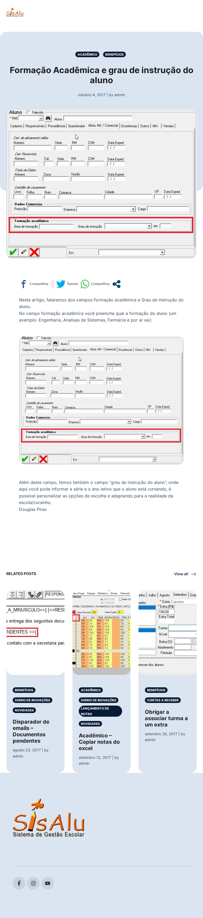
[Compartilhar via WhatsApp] (95, 284)
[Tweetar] (67, 284)
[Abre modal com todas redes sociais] (116, 284)
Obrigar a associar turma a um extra (166, 718)
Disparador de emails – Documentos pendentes (31, 731)
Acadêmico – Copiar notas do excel (99, 741)
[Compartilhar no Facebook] (33, 284)
